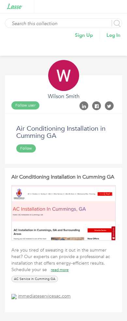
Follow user (25, 105)
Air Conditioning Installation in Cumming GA (62, 177)
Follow (26, 148)
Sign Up (84, 35)
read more (60, 269)
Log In (113, 35)
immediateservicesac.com (44, 296)
